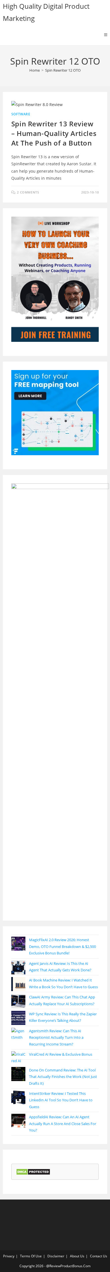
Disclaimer (55, 1256)
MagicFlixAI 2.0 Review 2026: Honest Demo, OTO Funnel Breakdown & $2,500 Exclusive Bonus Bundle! (62, 946)
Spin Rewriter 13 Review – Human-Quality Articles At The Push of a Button (53, 133)
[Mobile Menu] (105, 34)
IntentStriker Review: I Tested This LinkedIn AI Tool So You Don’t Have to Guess (61, 1100)
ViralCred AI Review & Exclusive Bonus (60, 1054)
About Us (77, 1256)
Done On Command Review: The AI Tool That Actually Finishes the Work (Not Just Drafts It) (63, 1077)
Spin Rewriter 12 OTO (63, 70)
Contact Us (98, 1256)
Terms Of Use (31, 1256)
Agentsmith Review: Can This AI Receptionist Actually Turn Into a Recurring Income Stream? (56, 1037)
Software (20, 114)
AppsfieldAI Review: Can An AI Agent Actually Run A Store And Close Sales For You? (62, 1123)
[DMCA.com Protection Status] (33, 1171)
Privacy (8, 1256)
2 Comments (28, 192)
